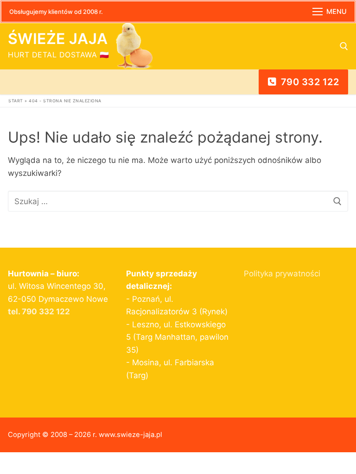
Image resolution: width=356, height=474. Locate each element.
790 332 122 (308, 81)
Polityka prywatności (282, 273)
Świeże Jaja (58, 39)
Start (15, 100)
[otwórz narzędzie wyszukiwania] (344, 46)
